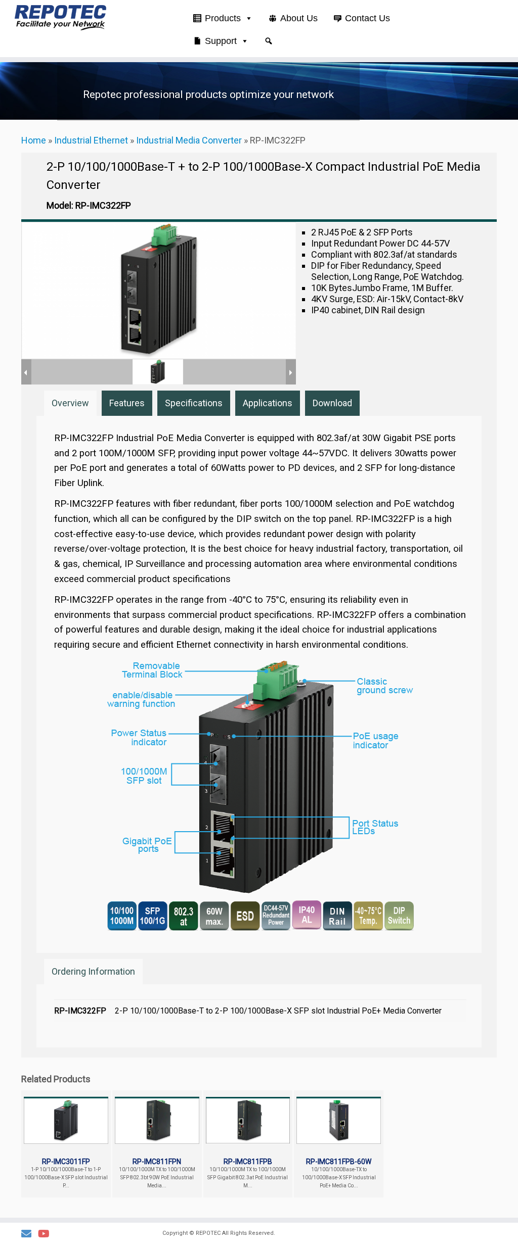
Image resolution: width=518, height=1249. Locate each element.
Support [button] (221, 41)
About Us (299, 18)
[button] (268, 40)
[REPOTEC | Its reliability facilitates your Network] (60, 17)
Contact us (367, 18)
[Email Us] (29, 1234)
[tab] (70, 403)
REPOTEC (208, 1233)
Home (33, 140)
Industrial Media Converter (189, 140)
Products (223, 18)
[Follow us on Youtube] (47, 1234)
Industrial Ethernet (91, 140)
